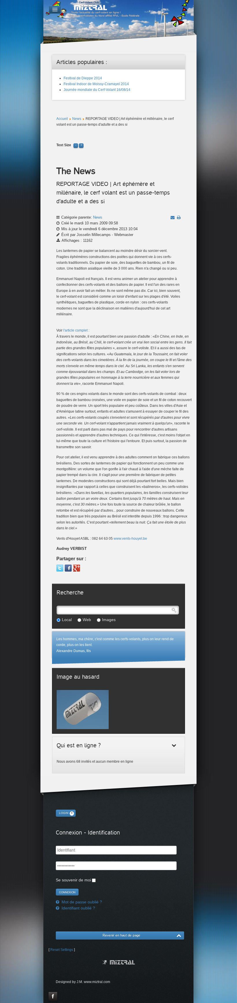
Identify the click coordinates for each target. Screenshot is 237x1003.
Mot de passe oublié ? (81, 902)
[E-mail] (173, 217)
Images (109, 619)
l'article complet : (76, 330)
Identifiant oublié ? (77, 908)
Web (87, 619)
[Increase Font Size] (81, 145)
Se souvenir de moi (73, 880)
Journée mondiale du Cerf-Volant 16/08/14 (97, 90)
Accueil (62, 119)
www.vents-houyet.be (130, 539)
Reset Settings (61, 950)
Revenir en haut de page (121, 935)
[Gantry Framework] (118, 962)
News (76, 119)
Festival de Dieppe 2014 (83, 78)
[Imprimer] (179, 217)
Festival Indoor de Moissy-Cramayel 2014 (96, 84)
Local (67, 619)
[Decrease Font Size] (75, 145)
